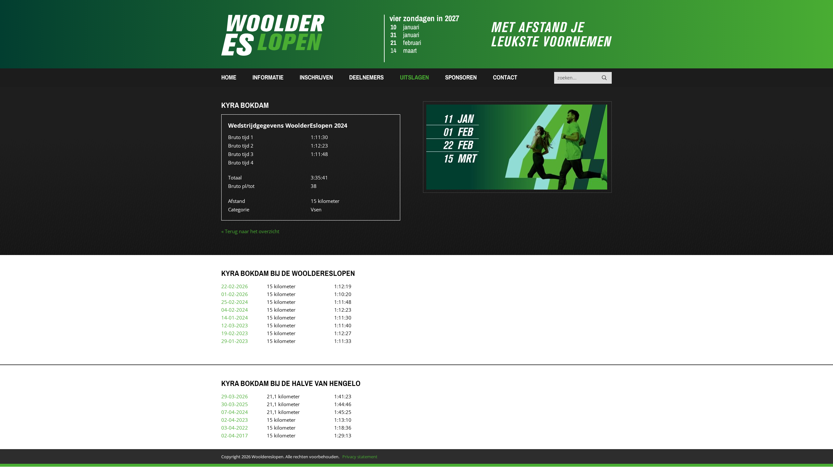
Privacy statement (359, 457)
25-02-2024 (234, 302)
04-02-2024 (234, 309)
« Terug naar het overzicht (250, 231)
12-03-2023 (234, 325)
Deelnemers (366, 77)
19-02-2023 (234, 333)
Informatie (268, 77)
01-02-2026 (234, 294)
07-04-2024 (234, 412)
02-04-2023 (234, 420)
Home (228, 77)
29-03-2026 (234, 396)
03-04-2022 (234, 427)
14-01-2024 (234, 317)
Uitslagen (414, 77)
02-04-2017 (234, 435)
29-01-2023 (234, 341)
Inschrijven (316, 77)
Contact (505, 77)
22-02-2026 (234, 286)
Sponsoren (461, 77)
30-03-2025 (234, 404)
